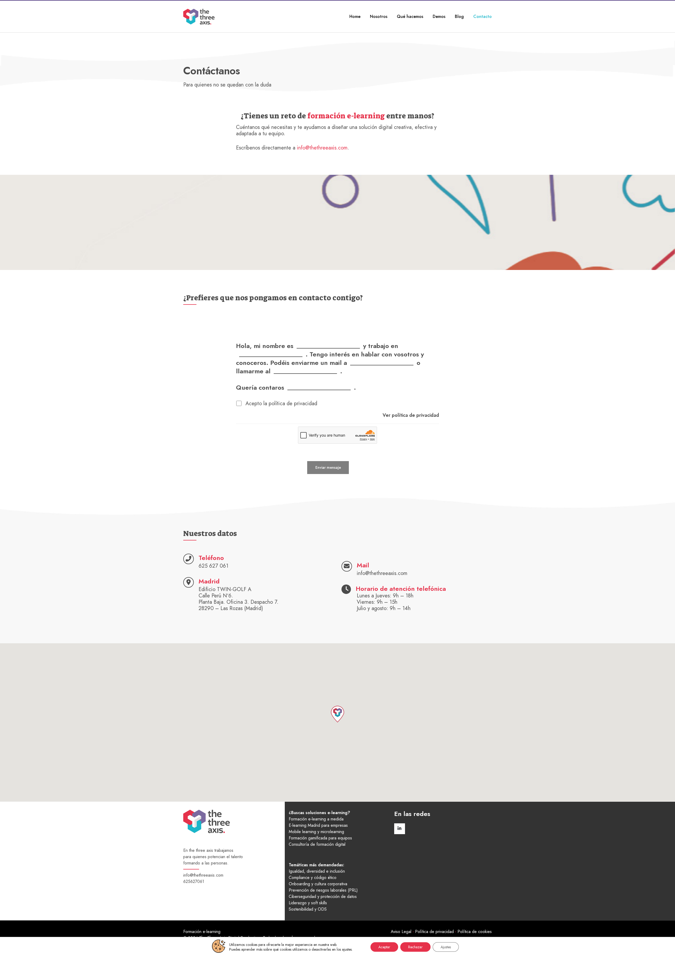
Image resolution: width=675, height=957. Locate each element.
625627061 (193, 881)
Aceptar (384, 947)
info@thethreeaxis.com (322, 148)
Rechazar (415, 947)
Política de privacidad (434, 932)
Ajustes (446, 947)
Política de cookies (474, 932)
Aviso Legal (401, 932)
